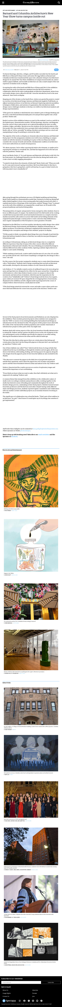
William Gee (15, 673)
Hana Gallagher (9, 69)
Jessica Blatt (8, 575)
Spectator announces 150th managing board (15, 819)
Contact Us (6, 996)
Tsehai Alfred (17, 917)
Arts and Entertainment (9, 10)
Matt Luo (7, 774)
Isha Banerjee (8, 917)
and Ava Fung (21, 965)
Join (33, 996)
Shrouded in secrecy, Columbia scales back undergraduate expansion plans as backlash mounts (28, 773)
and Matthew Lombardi (25, 869)
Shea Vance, (7, 820)
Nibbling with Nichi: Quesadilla (11, 509)
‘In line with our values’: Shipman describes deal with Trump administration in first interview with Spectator (28, 915)
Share (56, 69)
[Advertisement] (22, 183)
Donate (34, 993)
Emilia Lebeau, (16, 869)
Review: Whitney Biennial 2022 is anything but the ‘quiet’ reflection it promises (24, 671)
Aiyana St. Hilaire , (9, 869)
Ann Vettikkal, (8, 965)
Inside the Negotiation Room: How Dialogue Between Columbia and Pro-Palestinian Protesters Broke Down (30, 962)
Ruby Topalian (8, 729)
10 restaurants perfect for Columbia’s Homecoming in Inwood (20, 621)
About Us (5, 990)
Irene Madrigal (8, 623)
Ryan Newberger (44, 60)
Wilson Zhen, (14, 965)
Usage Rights (7, 993)
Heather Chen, (13, 820)
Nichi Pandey (8, 510)
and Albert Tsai (21, 820)
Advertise (35, 990)
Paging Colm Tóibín (9, 573)
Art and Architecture (21, 10)
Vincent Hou (8, 673)
